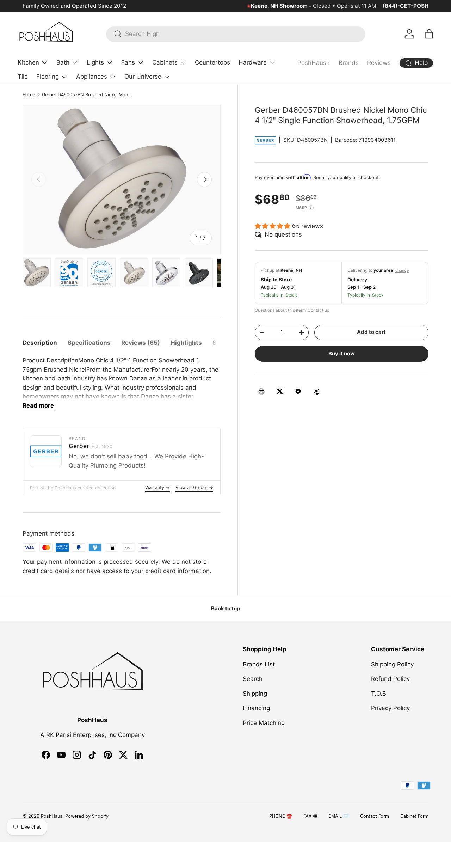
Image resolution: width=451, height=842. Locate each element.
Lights (95, 62)
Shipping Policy (392, 663)
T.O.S (378, 693)
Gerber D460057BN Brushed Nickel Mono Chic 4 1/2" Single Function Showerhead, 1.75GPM (87, 94)
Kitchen (28, 62)
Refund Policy (390, 678)
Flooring (47, 76)
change (402, 270)
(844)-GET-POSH (405, 5)
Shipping (255, 693)
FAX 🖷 (310, 816)
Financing (256, 708)
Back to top (225, 608)
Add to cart (371, 332)
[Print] (261, 391)
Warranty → (157, 487)
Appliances (91, 76)
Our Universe (142, 76)
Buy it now (341, 353)
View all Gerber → (194, 487)
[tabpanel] (122, 383)
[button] (429, 34)
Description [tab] (40, 342)
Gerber (90, 446)
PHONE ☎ (280, 816)
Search (252, 678)
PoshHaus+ (313, 62)
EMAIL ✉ (338, 816)
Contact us (318, 309)
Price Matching (264, 722)
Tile (23, 76)
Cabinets (165, 62)
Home (29, 94)
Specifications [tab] (89, 342)
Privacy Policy (390, 708)
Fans (128, 62)
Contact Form (374, 816)
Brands (349, 62)
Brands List (259, 663)
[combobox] (235, 34)
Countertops (212, 62)
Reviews (379, 62)
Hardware (253, 62)
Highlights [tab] (186, 342)
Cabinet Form (414, 816)
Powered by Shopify (87, 816)
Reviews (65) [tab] (140, 342)
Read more (38, 405)
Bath (62, 62)
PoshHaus (51, 816)
